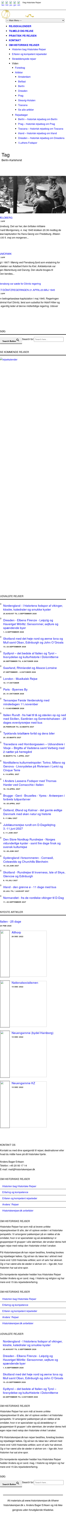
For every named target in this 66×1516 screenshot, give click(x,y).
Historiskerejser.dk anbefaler (17, 1210)
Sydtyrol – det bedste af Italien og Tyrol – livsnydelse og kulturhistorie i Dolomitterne (30, 655)
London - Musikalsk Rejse (20, 678)
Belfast (22, 81)
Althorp (16, 932)
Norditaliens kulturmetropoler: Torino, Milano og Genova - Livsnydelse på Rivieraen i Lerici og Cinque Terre (34, 766)
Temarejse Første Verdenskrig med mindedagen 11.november (26, 702)
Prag (20, 95)
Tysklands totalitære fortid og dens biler (29, 733)
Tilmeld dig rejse (21, 31)
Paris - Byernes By (15, 689)
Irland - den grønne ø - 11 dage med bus (29, 887)
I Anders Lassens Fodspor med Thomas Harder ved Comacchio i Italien (29, 783)
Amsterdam (24, 76)
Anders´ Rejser (10, 1204)
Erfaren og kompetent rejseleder (29, 54)
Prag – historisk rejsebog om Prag (36, 124)
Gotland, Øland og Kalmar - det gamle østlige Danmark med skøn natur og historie (32, 812)
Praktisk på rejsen (23, 35)
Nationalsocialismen (25, 982)
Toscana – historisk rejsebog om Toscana (40, 128)
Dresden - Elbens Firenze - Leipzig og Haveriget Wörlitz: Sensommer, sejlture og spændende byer (30, 624)
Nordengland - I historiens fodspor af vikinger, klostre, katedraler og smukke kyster (33, 607)
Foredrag (20, 67)
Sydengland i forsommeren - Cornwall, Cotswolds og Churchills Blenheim (28, 859)
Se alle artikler (26, 109)
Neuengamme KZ (23, 1083)
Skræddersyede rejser (24, 59)
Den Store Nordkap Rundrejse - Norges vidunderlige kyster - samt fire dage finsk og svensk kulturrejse (32, 843)
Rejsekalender (20, 26)
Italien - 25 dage (10, 921)
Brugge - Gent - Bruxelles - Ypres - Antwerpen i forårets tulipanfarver (34, 797)
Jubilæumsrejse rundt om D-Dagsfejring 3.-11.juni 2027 (29, 827)
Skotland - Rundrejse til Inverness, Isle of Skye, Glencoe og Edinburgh (34, 874)
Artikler (19, 72)
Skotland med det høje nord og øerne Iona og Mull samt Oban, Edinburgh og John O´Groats (33, 640)
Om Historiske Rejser (24, 45)
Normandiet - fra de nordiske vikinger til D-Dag (33, 897)
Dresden (22, 91)
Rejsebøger (21, 115)
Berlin (21, 86)
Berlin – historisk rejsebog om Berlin (37, 119)
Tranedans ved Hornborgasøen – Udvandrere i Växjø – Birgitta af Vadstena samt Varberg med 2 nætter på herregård (34, 747)
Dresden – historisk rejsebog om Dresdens (41, 138)
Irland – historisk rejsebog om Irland (37, 133)
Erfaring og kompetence (15, 1192)
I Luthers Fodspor (27, 142)
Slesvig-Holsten (26, 100)
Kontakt (15, 40)
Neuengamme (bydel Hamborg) (32, 1033)
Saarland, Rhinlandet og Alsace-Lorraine (30, 668)
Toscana (22, 105)
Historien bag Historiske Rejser (29, 49)
